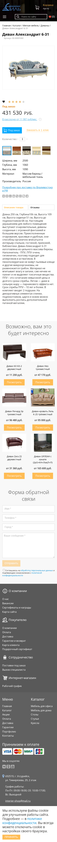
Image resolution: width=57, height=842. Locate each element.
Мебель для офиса (42, 706)
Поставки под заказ (14, 665)
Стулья (35, 718)
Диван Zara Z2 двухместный (14, 458)
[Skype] (23, 196)
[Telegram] (27, 196)
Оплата (6, 632)
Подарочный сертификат (17, 649)
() (53, 16)
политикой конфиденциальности (22, 574)
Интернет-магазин (22, 678)
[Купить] (12, 130)
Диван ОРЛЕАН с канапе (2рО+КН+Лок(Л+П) (42, 459)
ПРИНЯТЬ (11, 836)
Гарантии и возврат (14, 640)
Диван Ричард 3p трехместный (14, 413)
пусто (48, 6)
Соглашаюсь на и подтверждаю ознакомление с (28, 573)
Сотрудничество (21, 657)
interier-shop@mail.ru (18, 801)
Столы (34, 714)
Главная (7, 706)
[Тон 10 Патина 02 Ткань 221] (26, 150)
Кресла (35, 723)
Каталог (7, 710)
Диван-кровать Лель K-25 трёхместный (43, 413)
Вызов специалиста (14, 669)
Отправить (11, 563)
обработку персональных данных (37, 570)
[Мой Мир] (10, 196)
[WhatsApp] (20, 196)
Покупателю (18, 620)
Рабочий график (12, 686)
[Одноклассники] (7, 196)
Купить (14, 382)
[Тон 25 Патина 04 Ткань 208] (46, 150)
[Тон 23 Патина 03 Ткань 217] (36, 150)
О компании (18, 591)
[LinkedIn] (13, 196)
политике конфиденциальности (22, 821)
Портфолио (9, 731)
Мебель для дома (41, 710)
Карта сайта (9, 611)
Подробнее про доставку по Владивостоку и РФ (27, 189)
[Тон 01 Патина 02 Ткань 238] (6, 150)
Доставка (7, 636)
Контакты (8, 735)
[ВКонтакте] (3, 196)
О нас (5, 599)
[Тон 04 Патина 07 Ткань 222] (16, 150)
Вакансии (8, 603)
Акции (6, 714)
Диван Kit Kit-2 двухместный (14, 367)
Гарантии (8, 727)
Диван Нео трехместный (43, 367)
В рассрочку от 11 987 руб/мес (19, 119)
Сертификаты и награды (16, 607)
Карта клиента (10, 645)
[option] (28, 68)
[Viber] (17, 196)
